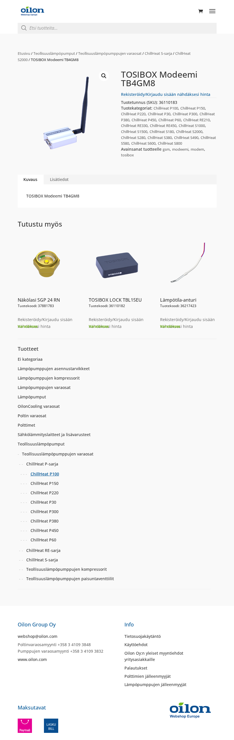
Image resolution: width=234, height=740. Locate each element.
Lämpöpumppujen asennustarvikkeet (54, 368)
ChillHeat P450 (144, 119)
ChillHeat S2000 (189, 131)
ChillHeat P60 (169, 119)
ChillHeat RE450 (163, 125)
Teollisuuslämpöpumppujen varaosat (110, 53)
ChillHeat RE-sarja (43, 550)
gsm (166, 149)
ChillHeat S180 (162, 131)
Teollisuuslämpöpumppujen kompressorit (66, 569)
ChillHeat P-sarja (42, 464)
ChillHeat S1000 (192, 125)
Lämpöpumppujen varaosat (44, 387)
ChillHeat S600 (143, 143)
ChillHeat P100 (166, 108)
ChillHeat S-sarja (158, 53)
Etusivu (24, 53)
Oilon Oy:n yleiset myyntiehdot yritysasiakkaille (153, 656)
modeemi (180, 149)
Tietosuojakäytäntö (142, 636)
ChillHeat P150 (192, 108)
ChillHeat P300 (185, 113)
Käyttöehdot (136, 644)
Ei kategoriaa (30, 359)
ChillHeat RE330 (134, 125)
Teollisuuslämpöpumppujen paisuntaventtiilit (70, 578)
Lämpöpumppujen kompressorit (49, 378)
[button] (104, 76)
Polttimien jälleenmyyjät (147, 676)
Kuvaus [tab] (30, 179)
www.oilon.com (32, 659)
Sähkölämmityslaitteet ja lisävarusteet (54, 434)
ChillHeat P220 (133, 113)
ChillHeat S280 (133, 137)
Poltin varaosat (32, 415)
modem (197, 149)
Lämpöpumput (32, 397)
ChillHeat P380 (44, 521)
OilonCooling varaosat (39, 406)
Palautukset (135, 668)
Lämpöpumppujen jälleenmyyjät (155, 684)
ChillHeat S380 (160, 137)
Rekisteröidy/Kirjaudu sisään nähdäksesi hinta (165, 94)
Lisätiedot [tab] (59, 179)
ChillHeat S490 (186, 137)
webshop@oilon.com (37, 636)
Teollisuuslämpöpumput (54, 53)
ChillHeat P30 (159, 113)
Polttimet (26, 425)
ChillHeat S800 (170, 143)
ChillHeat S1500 (134, 131)
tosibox (127, 155)
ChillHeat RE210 (196, 119)
